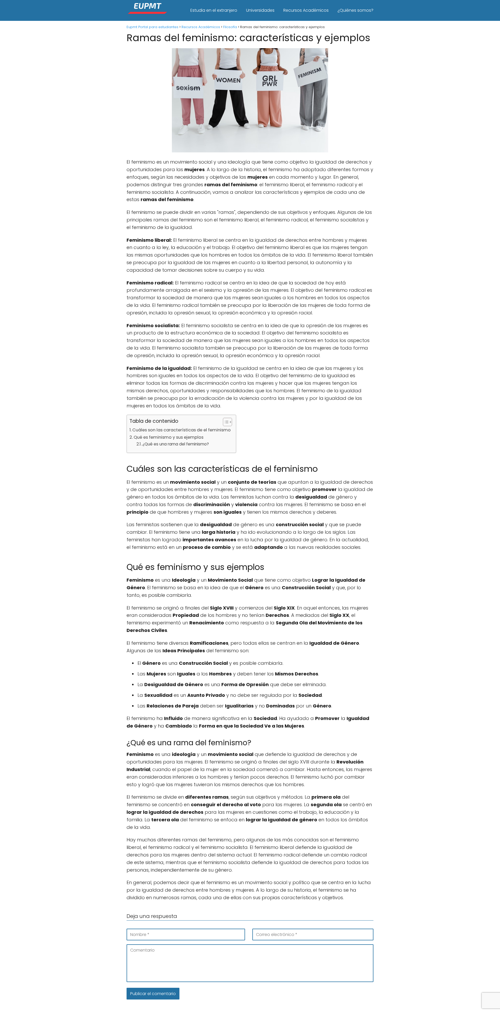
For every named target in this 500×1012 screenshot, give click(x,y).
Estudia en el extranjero (213, 10)
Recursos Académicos (306, 10)
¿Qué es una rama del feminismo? (175, 444)
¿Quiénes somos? (355, 10)
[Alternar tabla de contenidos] (225, 422)
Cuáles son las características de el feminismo (181, 430)
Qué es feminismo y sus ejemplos (168, 437)
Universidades (260, 10)
